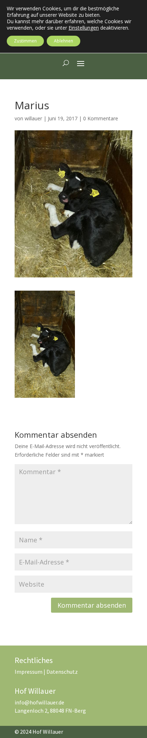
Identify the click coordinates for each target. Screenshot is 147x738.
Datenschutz (62, 671)
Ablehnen (63, 41)
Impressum (28, 671)
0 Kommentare (100, 118)
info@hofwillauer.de (39, 702)
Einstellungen (84, 28)
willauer (33, 118)
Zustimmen (25, 41)
